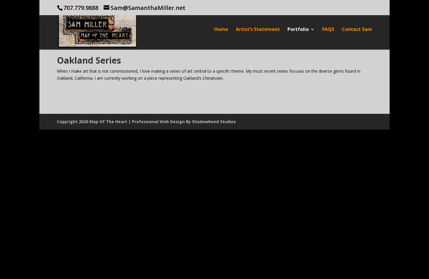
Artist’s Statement (258, 29)
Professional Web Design (158, 121)
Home (221, 29)
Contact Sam (357, 29)
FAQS (328, 29)
